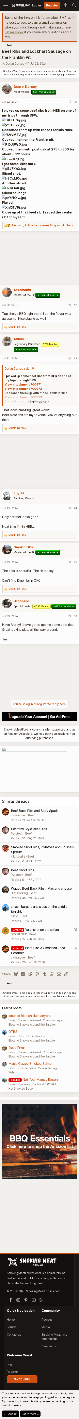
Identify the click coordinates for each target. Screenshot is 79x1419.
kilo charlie (18, 856)
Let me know (14, 32)
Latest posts (12, 1008)
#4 (75, 508)
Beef (31, 815)
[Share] (70, 101)
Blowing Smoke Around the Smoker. (32, 1024)
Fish (11, 1072)
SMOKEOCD (19, 934)
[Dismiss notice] (73, 17)
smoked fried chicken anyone (30, 1016)
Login (10, 1364)
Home (11, 1319)
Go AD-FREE (22, 1379)
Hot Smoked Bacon (21, 1088)
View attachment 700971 (23, 384)
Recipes (47, 1319)
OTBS (13, 1032)
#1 (75, 101)
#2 (75, 304)
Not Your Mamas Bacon (40, 1079)
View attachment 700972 (23, 388)
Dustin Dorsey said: (17, 368)
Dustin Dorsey (15, 63)
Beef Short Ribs (22, 870)
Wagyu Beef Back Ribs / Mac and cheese (41, 888)
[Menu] (5, 5)
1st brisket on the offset (42, 930)
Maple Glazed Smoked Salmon (31, 1064)
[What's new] (65, 5)
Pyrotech (17, 833)
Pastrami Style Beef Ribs (29, 829)
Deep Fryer (17, 1048)
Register (12, 1371)
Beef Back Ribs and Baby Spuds (34, 811)
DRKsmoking (19, 893)
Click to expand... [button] (39, 402)
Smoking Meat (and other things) (54, 1336)
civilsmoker (18, 815)
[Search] (74, 5)
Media (46, 1327)
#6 (75, 616)
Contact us (14, 1334)
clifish (14, 916)
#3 (75, 358)
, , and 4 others (42, 225)
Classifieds (49, 1346)
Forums (11, 1327)
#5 (75, 562)
